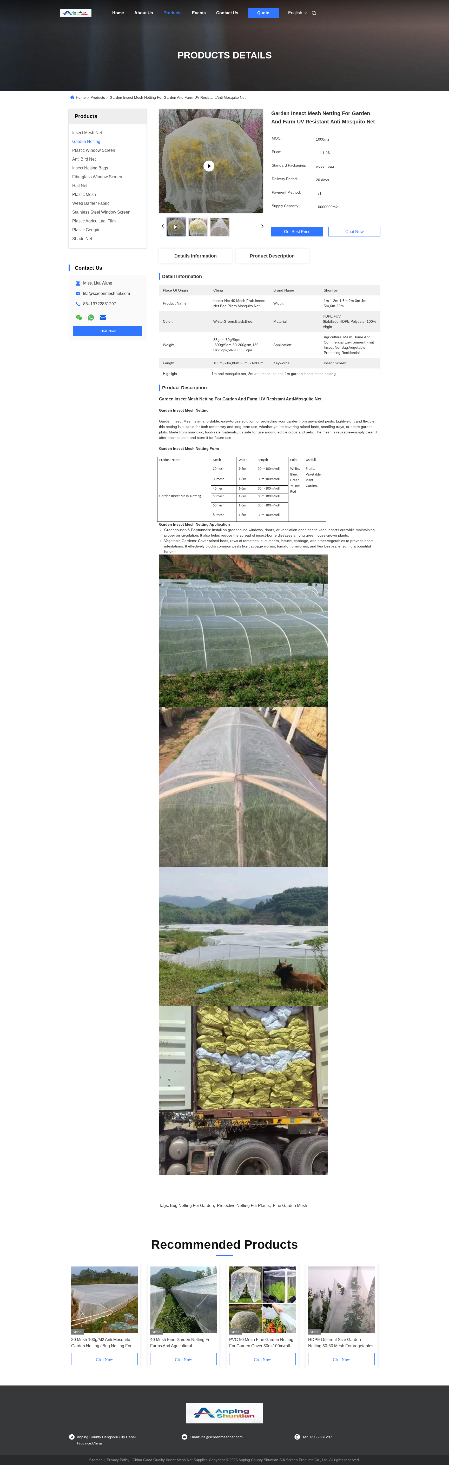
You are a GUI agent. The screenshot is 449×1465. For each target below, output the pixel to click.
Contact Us (227, 13)
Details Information (195, 256)
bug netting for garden (192, 1205)
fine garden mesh (290, 1205)
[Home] (75, 13)
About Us (143, 13)
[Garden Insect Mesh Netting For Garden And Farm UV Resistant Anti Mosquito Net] (211, 161)
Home (118, 13)
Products (172, 13)
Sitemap (96, 1460)
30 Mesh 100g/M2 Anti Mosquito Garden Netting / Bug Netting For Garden (101, 1343)
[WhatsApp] (91, 317)
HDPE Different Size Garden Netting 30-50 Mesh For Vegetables (340, 1342)
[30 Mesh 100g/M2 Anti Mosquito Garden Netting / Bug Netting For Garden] (104, 1300)
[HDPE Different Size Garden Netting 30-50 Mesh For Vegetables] (341, 1300)
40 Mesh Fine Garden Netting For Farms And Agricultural (181, 1342)
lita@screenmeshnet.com (106, 293)
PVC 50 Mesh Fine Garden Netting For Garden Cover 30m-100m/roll (261, 1342)
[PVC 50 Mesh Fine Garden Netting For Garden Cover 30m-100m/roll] (262, 1300)
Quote (263, 13)
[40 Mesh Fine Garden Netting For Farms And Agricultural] (183, 1300)
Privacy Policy (118, 1460)
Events (199, 13)
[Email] (103, 317)
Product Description (272, 256)
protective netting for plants (243, 1205)
